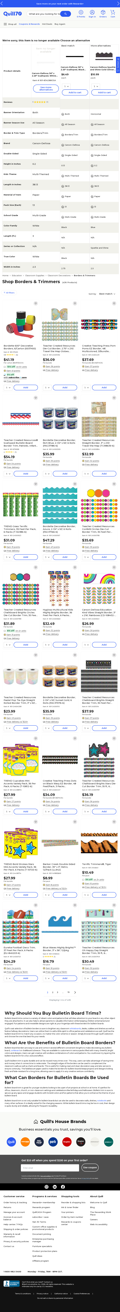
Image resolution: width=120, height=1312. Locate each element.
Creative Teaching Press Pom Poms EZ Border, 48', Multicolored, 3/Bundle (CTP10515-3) (99, 348)
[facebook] (63, 1186)
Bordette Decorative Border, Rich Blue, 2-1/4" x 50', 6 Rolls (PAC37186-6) (59, 443)
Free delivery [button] (13, 381)
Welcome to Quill (98, 1202)
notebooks (102, 1100)
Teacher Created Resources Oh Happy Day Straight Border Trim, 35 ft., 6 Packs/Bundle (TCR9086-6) (98, 950)
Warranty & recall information (12, 1235)
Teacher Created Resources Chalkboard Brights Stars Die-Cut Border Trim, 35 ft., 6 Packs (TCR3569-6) (99, 783)
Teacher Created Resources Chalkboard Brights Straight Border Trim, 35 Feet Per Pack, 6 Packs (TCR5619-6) (98, 700)
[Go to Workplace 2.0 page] (109, 1142)
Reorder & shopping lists (73, 1202)
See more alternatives (46, 88)
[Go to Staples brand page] (67, 1142)
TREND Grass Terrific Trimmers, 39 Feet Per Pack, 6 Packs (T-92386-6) (20, 529)
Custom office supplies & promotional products (44, 1228)
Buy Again (60, 24)
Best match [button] (106, 293)
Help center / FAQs (13, 1224)
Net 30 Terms (39, 1222)
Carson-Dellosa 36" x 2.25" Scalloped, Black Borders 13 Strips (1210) (73, 69)
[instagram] (46, 1186)
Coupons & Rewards (29, 24)
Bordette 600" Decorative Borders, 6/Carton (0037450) (20, 347)
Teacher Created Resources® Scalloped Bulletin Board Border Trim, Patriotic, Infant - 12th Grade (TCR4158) (21, 443)
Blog (92, 1207)
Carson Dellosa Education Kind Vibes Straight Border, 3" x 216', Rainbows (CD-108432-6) (99, 612)
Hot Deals (47, 24)
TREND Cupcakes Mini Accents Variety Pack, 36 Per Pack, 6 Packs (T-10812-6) (20, 783)
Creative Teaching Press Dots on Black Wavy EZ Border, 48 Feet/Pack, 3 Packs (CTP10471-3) (59, 783)
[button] (118, 3)
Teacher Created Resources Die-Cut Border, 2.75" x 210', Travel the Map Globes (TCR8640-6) (59, 348)
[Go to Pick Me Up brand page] (39, 1142)
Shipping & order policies (16, 1229)
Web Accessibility (98, 1224)
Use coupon (90, 1167)
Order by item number (72, 1217)
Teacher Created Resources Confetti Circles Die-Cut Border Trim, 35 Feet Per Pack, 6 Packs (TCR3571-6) (98, 529)
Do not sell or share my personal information (55, 1298)
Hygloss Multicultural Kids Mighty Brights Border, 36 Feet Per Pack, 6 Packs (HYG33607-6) (58, 612)
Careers (94, 1219)
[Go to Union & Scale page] (95, 1142)
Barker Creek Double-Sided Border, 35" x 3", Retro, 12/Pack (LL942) (59, 867)
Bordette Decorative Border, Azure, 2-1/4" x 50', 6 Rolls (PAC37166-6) (59, 529)
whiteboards (75, 1028)
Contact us (9, 1246)
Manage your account (14, 1212)
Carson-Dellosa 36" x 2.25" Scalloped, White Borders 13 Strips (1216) (44, 75)
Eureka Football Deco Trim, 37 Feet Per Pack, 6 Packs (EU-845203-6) (19, 950)
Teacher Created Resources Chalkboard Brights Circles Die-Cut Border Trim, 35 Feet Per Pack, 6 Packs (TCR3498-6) (20, 612)
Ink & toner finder (69, 1207)
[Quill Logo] (13, 13)
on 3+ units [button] (99, 879)
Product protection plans (44, 1251)
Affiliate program (40, 1261)
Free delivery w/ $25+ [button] (17, 721)
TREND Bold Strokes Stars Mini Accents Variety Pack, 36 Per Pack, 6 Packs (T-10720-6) (20, 867)
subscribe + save (40, 1217)
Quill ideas (37, 1256)
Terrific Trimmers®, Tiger (96, 864)
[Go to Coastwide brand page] (25, 1142)
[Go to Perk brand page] (53, 1142)
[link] (36, 303)
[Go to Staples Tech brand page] (81, 1142)
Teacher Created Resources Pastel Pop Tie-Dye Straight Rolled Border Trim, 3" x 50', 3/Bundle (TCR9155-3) (20, 700)
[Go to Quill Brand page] (11, 1142)
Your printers (67, 1212)
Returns (7, 1207)
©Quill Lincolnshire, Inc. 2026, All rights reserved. (41, 1284)
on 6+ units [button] (21, 366)
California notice (61, 1294)
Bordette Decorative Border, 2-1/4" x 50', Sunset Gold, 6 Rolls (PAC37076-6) (59, 700)
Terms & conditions (23, 1294)
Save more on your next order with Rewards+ (60, 4)
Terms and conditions (45, 1176)
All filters (9, 292)
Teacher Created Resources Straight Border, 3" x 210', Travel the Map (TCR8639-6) (98, 443)
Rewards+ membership (43, 1202)
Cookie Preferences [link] (82, 1294)
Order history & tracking (15, 1202)
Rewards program (41, 1207)
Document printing (41, 1234)
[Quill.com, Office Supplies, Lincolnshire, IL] (12, 1284)
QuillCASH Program (41, 1212)
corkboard (15, 1050)
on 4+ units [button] (21, 630)
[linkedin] (54, 1186)
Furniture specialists (42, 1246)
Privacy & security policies (16, 1241)
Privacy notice (42, 1294)
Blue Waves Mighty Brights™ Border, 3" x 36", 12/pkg (59, 949)
